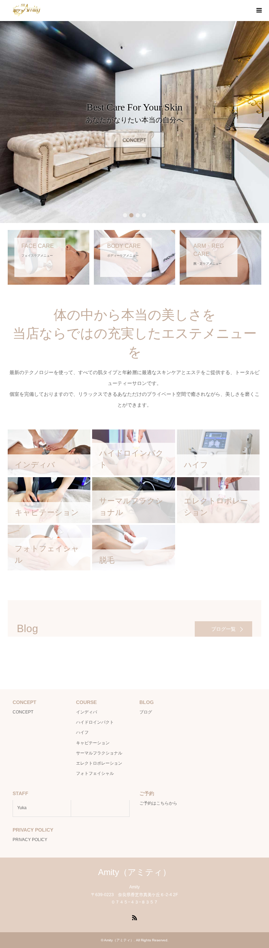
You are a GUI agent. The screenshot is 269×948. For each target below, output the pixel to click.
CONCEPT (134, 137)
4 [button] (144, 215)
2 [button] (131, 215)
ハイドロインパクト (95, 722)
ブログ (145, 712)
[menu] (258, 10)
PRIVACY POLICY (30, 839)
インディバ (86, 712)
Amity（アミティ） (134, 872)
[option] (134, 122)
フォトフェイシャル (95, 773)
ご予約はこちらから (158, 803)
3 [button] (138, 215)
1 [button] (125, 215)
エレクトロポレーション (99, 763)
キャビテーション (93, 742)
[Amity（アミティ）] (26, 10)
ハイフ (82, 732)
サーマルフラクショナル (99, 753)
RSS (134, 917)
